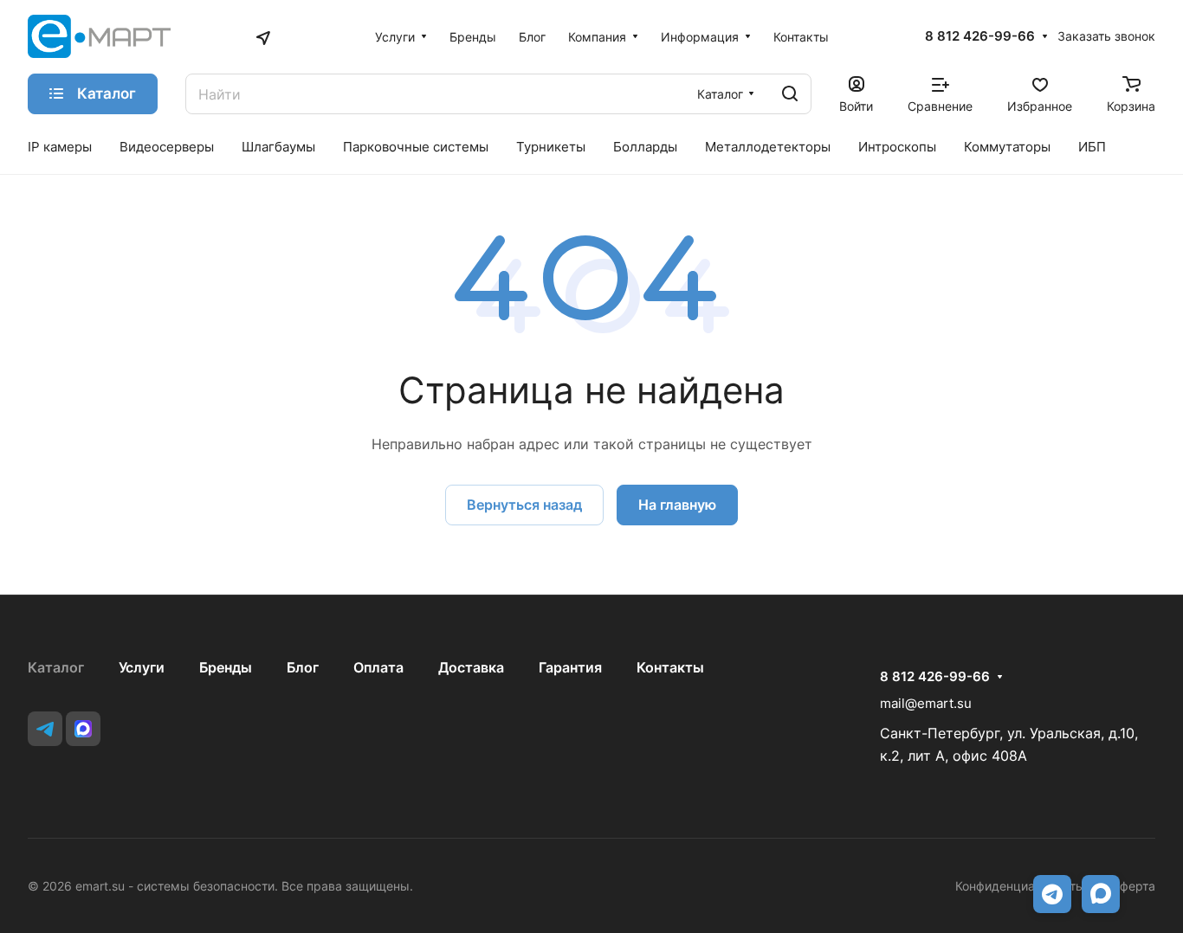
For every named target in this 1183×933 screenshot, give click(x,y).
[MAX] (83, 728)
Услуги (142, 667)
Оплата (378, 667)
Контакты (670, 667)
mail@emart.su (926, 703)
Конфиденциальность (1019, 885)
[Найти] (789, 94)
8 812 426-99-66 (980, 36)
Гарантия (570, 667)
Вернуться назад (524, 504)
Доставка (471, 667)
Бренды (225, 667)
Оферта (1132, 885)
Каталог (56, 667)
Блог (303, 667)
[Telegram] (45, 728)
